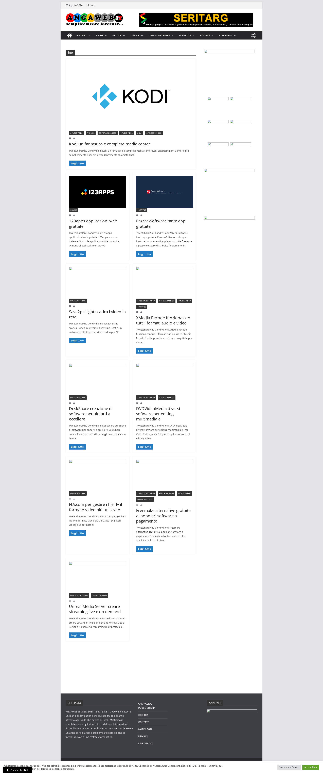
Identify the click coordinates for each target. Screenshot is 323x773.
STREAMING (225, 35)
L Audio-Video (127, 133)
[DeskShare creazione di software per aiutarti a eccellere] (97, 379)
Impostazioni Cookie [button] (289, 767)
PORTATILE (185, 35)
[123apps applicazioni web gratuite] (97, 192)
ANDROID (81, 35)
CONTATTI (144, 722)
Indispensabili (184, 493)
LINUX (99, 35)
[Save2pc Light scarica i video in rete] (97, 283)
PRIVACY (143, 736)
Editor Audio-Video (107, 133)
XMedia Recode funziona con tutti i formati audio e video (163, 320)
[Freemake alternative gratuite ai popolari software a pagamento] (164, 475)
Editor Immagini (166, 493)
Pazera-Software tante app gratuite (160, 223)
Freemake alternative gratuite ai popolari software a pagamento (163, 516)
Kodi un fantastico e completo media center (109, 144)
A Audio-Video (76, 133)
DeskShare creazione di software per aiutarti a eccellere (91, 414)
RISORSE (205, 35)
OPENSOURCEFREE (159, 35)
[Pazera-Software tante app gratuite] (164, 192)
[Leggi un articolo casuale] (253, 35)
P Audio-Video (184, 301)
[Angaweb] (70, 35)
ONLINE (135, 35)
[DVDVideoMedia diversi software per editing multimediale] (164, 379)
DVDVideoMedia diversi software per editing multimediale (158, 414)
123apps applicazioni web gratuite (93, 223)
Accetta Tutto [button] (310, 767)
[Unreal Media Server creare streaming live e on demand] (97, 577)
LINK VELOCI (145, 743)
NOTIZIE (116, 35)
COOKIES (143, 715)
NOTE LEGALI (145, 729)
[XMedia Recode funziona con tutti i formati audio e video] (164, 283)
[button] (89, 35)
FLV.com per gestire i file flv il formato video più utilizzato (95, 506)
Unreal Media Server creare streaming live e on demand (95, 609)
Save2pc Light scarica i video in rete (97, 314)
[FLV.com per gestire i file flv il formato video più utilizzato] (97, 475)
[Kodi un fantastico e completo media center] (131, 96)
